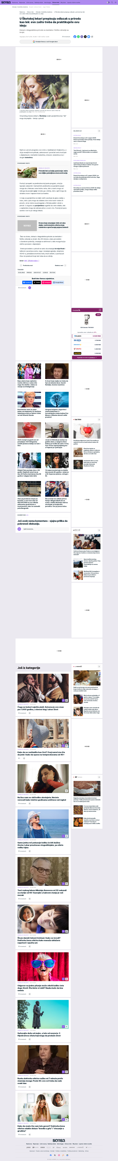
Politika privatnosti (72, 1151)
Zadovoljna (33, 261)
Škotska (52, 272)
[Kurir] (28, 1147)
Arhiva (86, 1151)
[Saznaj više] (99, 419)
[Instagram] (59, 1155)
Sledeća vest (59, 265)
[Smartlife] (72, 1147)
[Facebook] (50, 1155)
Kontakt (52, 1151)
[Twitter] (55, 1155)
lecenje (45, 272)
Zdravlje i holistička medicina (44, 12)
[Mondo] (35, 1147)
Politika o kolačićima (61, 1151)
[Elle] (48, 1147)
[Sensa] (6, 2)
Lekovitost (37, 272)
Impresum (32, 1151)
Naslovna (22, 12)
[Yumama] (80, 1147)
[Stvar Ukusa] (88, 1147)
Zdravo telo (30, 12)
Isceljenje (21, 272)
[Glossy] (58, 1147)
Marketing (81, 1151)
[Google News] (67, 1155)
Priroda (29, 272)
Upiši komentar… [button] (28, 529)
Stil (25, 261)
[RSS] (63, 1155)
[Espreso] (43, 1147)
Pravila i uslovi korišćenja (42, 1151)
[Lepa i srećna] (65, 1147)
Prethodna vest (28, 265)
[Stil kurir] (53, 1147)
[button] (66, 36)
